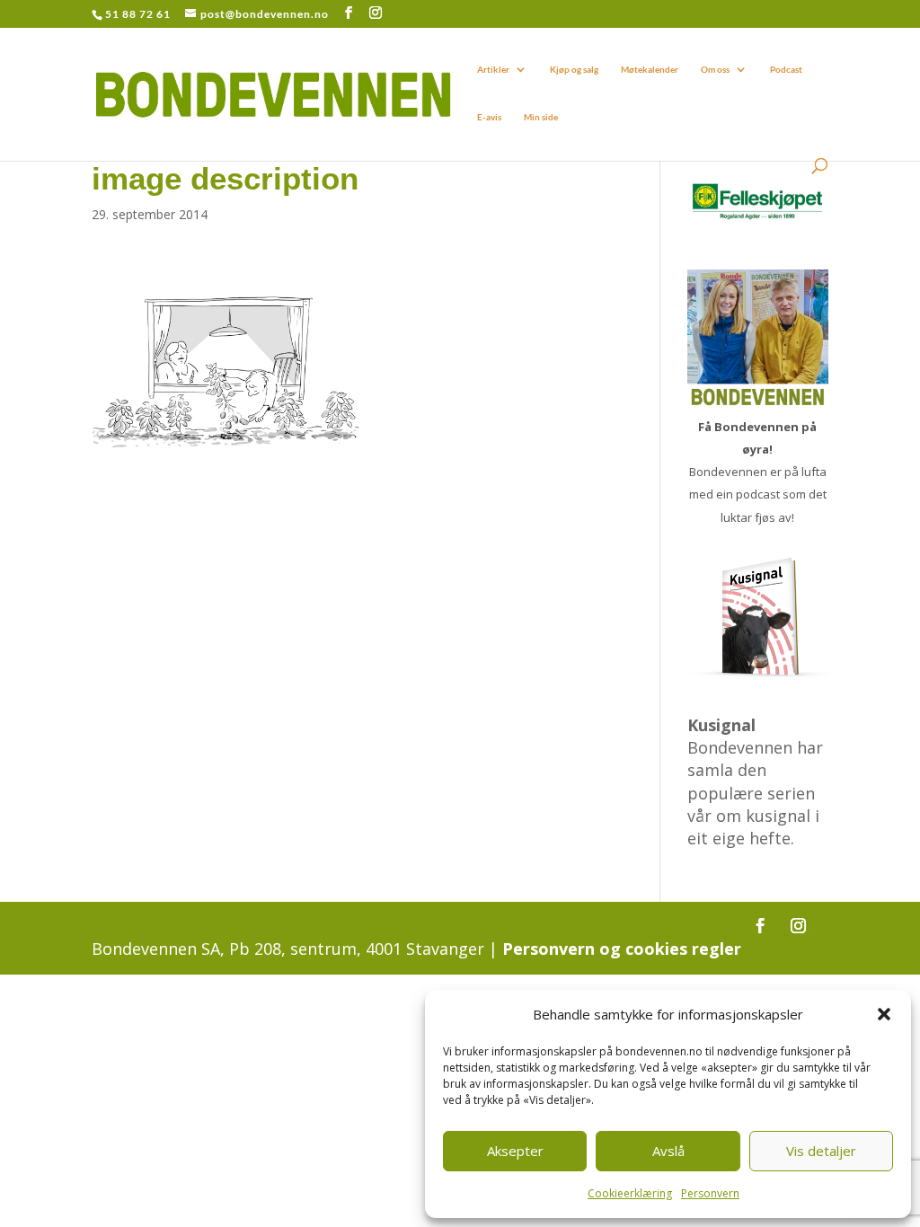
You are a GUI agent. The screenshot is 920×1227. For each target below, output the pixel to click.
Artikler (493, 69)
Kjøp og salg (574, 69)
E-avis (489, 116)
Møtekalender (649, 69)
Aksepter (515, 1151)
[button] (884, 1014)
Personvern (710, 1193)
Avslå (668, 1151)
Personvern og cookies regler (621, 948)
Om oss (715, 69)
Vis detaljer (821, 1151)
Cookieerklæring (630, 1193)
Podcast (786, 69)
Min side (541, 116)
